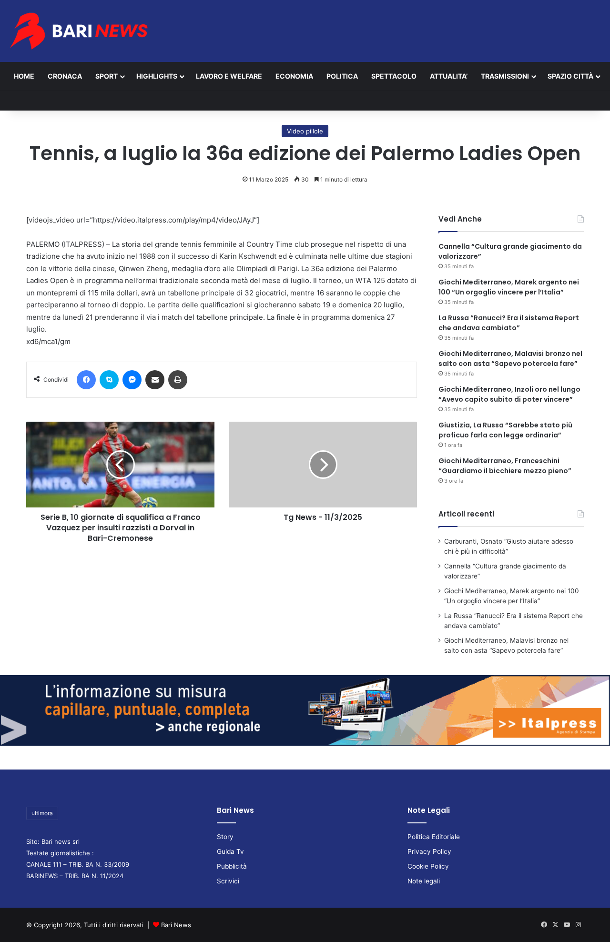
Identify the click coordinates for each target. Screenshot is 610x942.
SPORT (106, 76)
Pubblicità (232, 866)
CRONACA (65, 76)
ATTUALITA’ (449, 76)
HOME (24, 76)
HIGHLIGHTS (156, 76)
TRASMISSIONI (505, 76)
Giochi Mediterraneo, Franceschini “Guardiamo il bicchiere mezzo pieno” (504, 466)
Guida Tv (230, 851)
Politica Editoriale (433, 837)
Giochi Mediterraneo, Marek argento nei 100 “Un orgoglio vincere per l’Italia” (508, 287)
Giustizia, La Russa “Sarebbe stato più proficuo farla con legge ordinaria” (505, 430)
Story (225, 837)
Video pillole (305, 131)
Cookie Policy (428, 866)
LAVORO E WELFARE (229, 76)
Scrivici (228, 881)
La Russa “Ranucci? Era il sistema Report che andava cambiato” (508, 323)
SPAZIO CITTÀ (570, 76)
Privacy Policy (429, 851)
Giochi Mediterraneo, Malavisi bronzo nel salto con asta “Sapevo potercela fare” (510, 358)
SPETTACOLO (394, 76)
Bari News (176, 925)
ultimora (42, 813)
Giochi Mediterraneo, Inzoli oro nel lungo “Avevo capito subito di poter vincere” (509, 394)
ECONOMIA (294, 76)
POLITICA (342, 76)
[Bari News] (78, 31)
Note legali (423, 881)
